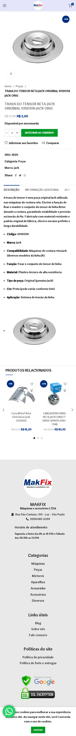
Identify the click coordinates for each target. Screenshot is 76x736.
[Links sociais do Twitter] (20, 175)
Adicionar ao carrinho (39, 132)
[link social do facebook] (16, 175)
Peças (20, 86)
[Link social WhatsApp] (25, 175)
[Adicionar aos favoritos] (32, 384)
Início (8, 86)
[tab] (12, 189)
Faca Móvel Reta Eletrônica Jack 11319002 (21, 417)
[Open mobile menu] (4, 5)
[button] (32, 390)
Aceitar (38, 729)
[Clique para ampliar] (11, 73)
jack (16, 167)
